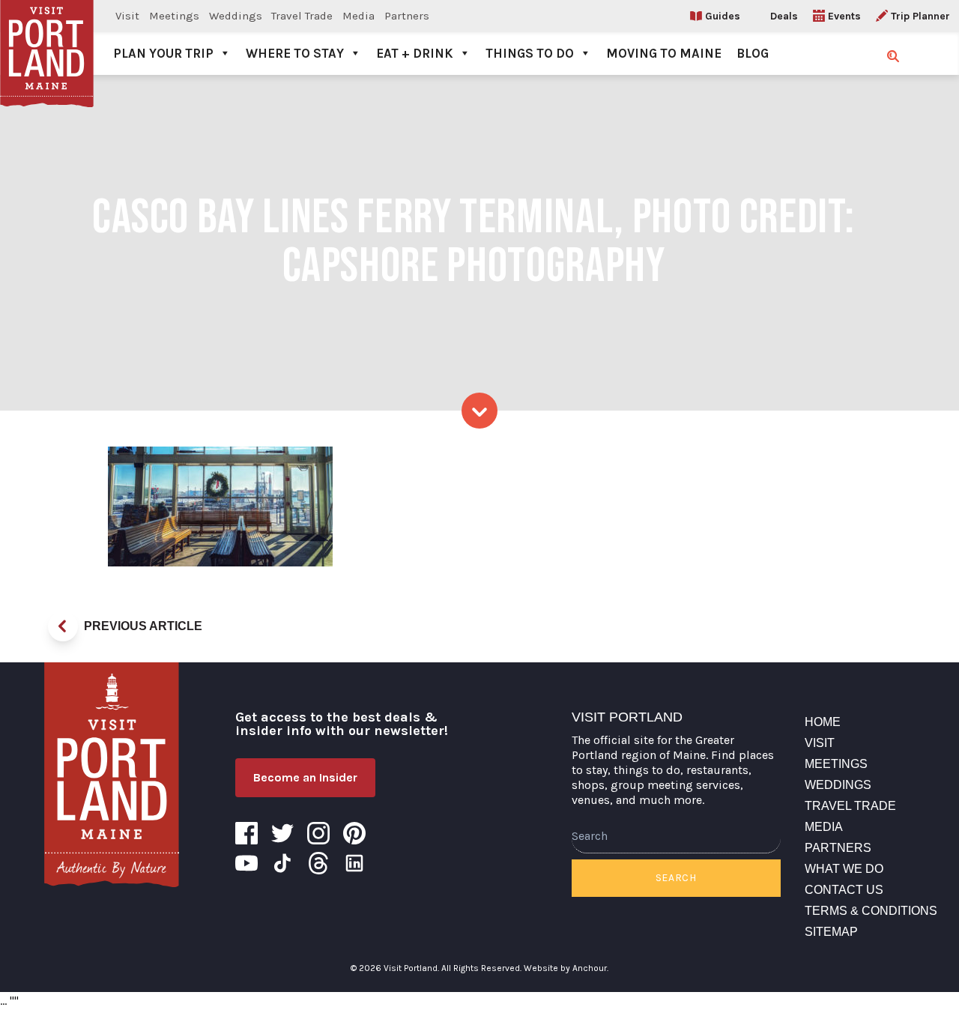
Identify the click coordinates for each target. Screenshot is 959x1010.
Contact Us (844, 889)
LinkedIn (354, 863)
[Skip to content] (479, 411)
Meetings (174, 15)
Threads (318, 863)
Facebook (246, 833)
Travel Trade (302, 15)
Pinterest (354, 833)
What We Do (844, 868)
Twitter (282, 833)
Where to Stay (295, 53)
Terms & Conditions (871, 910)
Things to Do (529, 53)
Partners (406, 15)
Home (823, 722)
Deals (784, 16)
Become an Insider (305, 777)
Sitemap (831, 931)
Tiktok (282, 863)
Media (358, 15)
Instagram (318, 833)
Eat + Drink (414, 53)
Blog (752, 53)
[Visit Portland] (47, 37)
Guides (722, 16)
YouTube (246, 863)
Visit (127, 15)
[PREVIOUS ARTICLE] (63, 626)
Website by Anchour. (566, 968)
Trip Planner (920, 16)
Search (676, 877)
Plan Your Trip (163, 53)
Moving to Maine (663, 53)
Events (844, 16)
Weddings (235, 15)
